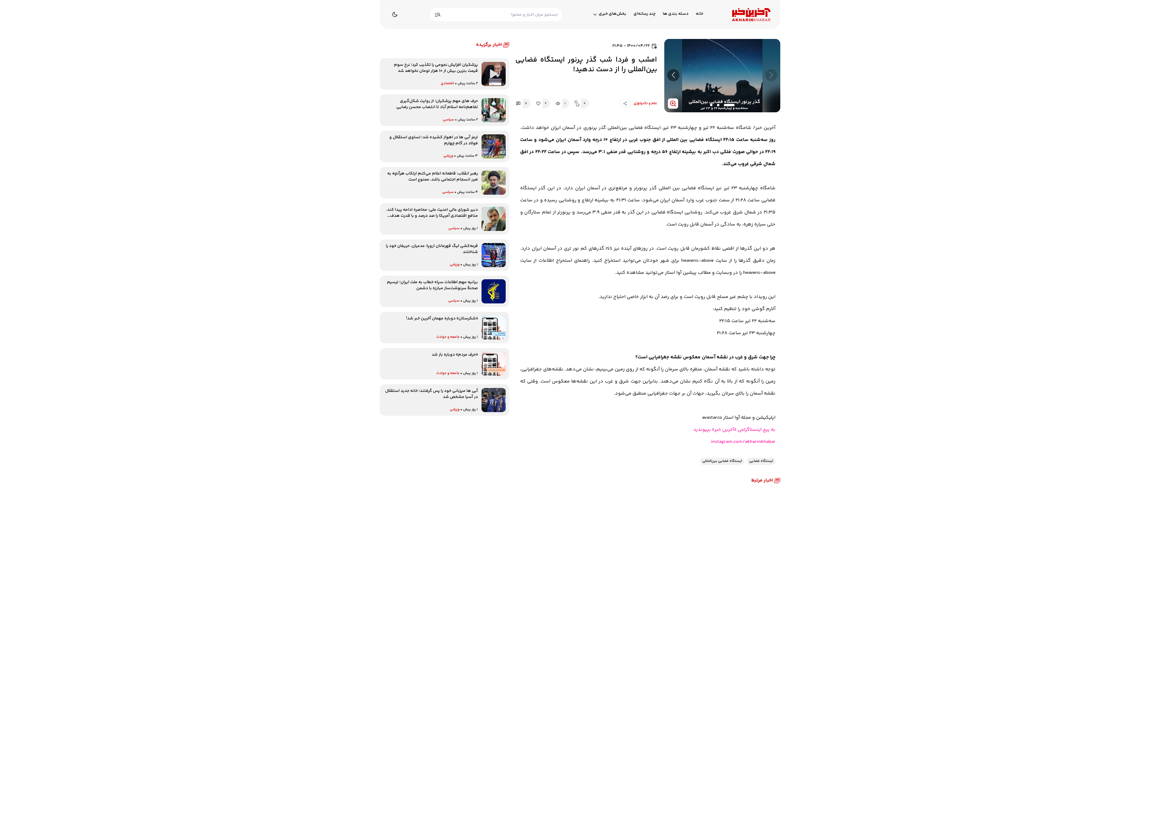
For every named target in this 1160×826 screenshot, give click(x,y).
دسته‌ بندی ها (675, 14)
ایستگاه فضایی (761, 461)
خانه (699, 14)
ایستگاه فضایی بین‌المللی (722, 461)
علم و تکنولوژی (645, 103)
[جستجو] (437, 14)
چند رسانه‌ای (644, 14)
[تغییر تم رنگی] (394, 14)
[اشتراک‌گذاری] (625, 103)
